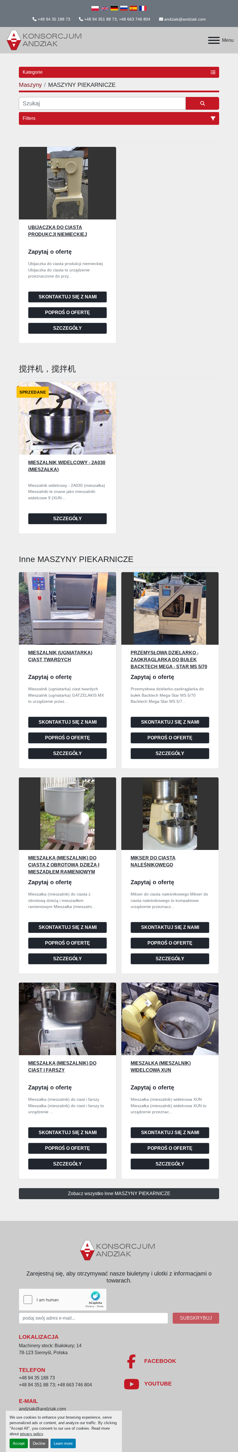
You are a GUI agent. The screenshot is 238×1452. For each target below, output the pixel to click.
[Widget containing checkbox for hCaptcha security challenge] (63, 1300)
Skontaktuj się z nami (68, 296)
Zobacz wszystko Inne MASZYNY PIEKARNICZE (119, 1193)
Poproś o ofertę (67, 312)
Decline (39, 1443)
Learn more (63, 1443)
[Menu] (214, 40)
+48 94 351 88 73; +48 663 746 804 (117, 19)
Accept (19, 1443)
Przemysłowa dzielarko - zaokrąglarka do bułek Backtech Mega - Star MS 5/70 (169, 659)
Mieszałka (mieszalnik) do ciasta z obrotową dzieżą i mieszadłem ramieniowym (63, 864)
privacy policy (31, 1434)
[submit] (202, 103)
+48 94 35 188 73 (54, 19)
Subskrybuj (196, 1318)
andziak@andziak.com (185, 19)
